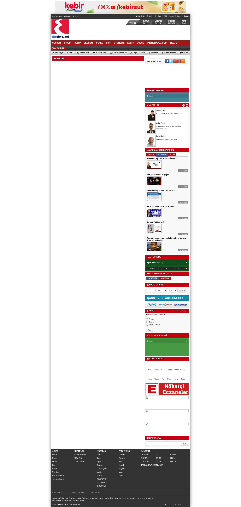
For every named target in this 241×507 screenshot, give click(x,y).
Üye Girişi (158, 16)
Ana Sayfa (141, 16)
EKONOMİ (101, 483)
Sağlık (99, 462)
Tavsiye (151, 322)
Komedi (121, 465)
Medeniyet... (161, 143)
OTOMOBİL (145, 462)
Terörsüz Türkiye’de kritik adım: (160, 206)
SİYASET (159, 455)
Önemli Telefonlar (58, 476)
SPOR (172, 458)
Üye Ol (149, 16)
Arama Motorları (154, 325)
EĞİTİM (159, 462)
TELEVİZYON (102, 479)
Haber (99, 458)
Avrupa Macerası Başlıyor (158, 174)
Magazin (122, 469)
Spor (98, 455)
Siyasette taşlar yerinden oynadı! (161, 190)
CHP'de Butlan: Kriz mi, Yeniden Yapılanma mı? (168, 118)
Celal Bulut (160, 114)
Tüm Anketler (181, 311)
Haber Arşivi (78, 458)
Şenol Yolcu (160, 127)
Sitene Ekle (58, 479)
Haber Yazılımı (57, 492)
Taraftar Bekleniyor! (155, 222)
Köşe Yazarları (79, 462)
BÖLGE (173, 462)
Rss (53, 465)
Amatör (99, 472)
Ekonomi (122, 458)
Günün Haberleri (80, 455)
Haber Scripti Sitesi (78, 492)
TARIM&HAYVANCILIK (148, 465)
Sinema (99, 476)
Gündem (122, 455)
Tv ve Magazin (102, 469)
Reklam (171, 16)
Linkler (54, 462)
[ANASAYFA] (81, 28)
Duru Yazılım (95, 492)
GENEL (158, 458)
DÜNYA (173, 455)
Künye (179, 16)
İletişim (54, 455)
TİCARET (159, 465)
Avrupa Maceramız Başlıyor (166, 130)
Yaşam (121, 472)
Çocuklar (100, 465)
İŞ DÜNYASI (101, 486)
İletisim (186, 16)
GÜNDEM (145, 455)
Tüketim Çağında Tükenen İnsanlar (162, 159)
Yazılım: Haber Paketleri (173, 505)
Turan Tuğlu (161, 139)
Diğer (121, 476)
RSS (165, 16)
